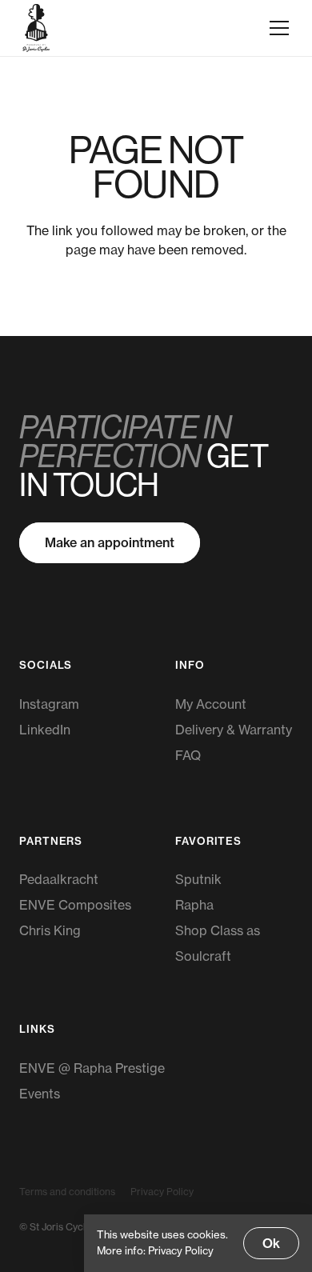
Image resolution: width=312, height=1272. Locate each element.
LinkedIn (44, 730)
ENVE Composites (75, 905)
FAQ (188, 755)
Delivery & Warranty (233, 730)
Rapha (194, 905)
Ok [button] (271, 1243)
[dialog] (198, 1243)
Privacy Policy (162, 1192)
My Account (210, 704)
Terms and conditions (67, 1192)
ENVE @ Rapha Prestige (92, 1068)
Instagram (49, 704)
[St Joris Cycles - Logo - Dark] (36, 28)
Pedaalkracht (58, 879)
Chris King (50, 930)
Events (39, 1094)
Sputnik (198, 879)
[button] (279, 28)
